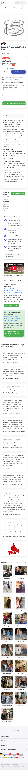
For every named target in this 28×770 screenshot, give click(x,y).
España (9, 757)
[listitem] (14, 27)
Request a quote (19, 193)
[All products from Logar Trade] (4, 43)
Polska (19, 757)
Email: (4, 96)
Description (6, 116)
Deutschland (5, 754)
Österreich (14, 754)
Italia (14, 757)
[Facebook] (10, 730)
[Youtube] (18, 730)
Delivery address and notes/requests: (12, 82)
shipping (12, 68)
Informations (5, 736)
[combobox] (20, 3)
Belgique (7, 755)
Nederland (15, 755)
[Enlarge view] (14, 27)
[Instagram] (14, 730)
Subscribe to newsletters (8, 749)
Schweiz (21, 754)
